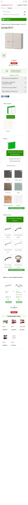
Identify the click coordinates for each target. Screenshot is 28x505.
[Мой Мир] (6, 96)
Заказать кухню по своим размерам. (16, 71)
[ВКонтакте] (2, 96)
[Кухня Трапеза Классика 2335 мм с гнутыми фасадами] (14, 321)
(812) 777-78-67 (22, 5)
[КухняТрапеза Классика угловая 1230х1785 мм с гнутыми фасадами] (22, 321)
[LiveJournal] (8, 96)
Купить (14, 63)
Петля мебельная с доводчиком (19, 293)
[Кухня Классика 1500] (5, 337)
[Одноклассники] (4, 96)
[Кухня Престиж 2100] (14, 337)
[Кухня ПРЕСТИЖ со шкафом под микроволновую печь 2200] (5, 321)
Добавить (8, 302)
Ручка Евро (6, 292)
